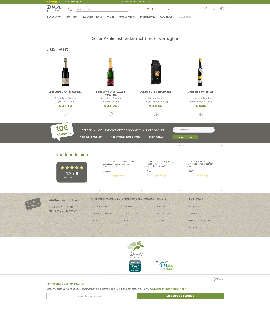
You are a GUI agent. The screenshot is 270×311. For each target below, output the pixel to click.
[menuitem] (205, 8)
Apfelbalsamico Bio (201, 91)
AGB (126, 220)
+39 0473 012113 (62, 206)
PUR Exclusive (131, 213)
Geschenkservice (100, 206)
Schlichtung (163, 213)
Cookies (193, 206)
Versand (95, 220)
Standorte (162, 206)
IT (152, 9)
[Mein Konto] (206, 8)
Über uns (128, 206)
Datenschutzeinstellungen (169, 288)
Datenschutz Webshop (103, 213)
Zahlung (161, 199)
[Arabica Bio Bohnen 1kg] (155, 72)
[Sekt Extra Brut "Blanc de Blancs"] (65, 72)
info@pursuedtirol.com (64, 200)
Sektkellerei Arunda (65, 98)
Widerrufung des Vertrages (139, 199)
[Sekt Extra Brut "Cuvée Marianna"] (110, 72)
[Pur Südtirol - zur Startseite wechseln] (54, 8)
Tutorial (193, 213)
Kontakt (161, 220)
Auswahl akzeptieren (90, 295)
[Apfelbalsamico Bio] (201, 72)
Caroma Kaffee (156, 98)
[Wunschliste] (214, 8)
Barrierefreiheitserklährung (107, 199)
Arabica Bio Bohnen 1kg (155, 91)
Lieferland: (165, 9)
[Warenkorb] (224, 8)
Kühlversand (196, 199)
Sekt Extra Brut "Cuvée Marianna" (110, 93)
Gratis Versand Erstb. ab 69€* (136, 1)
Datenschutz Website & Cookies (201, 224)
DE (148, 9)
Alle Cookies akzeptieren (180, 295)
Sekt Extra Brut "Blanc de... (65, 91)
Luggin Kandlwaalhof (201, 98)
